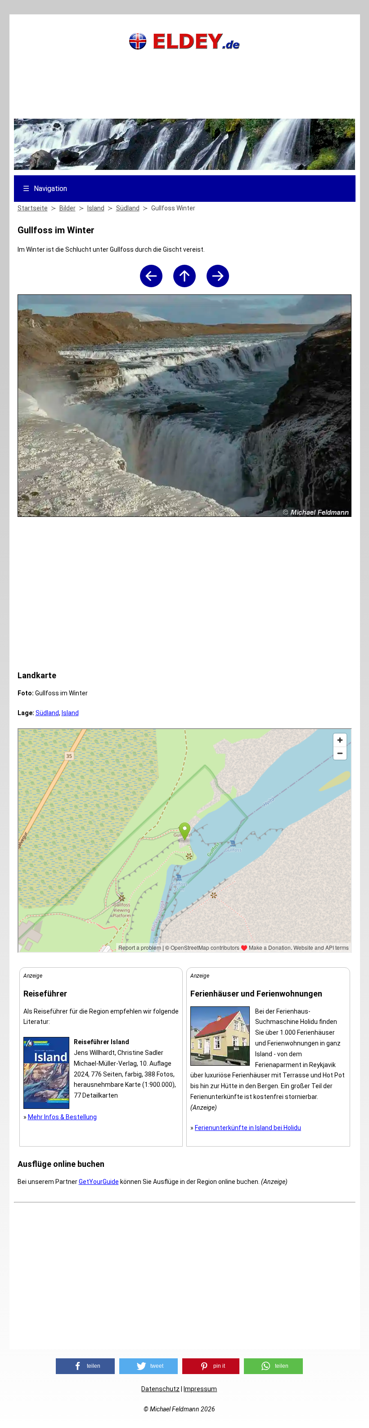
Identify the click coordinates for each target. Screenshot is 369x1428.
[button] (85, 1366)
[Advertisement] (184, 96)
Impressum (200, 1388)
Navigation (45, 188)
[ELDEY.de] (184, 48)
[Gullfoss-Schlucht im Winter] (218, 284)
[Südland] (184, 284)
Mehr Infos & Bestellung (62, 1117)
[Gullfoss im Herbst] (151, 284)
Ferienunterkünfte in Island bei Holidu (248, 1127)
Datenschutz (160, 1388)
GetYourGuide (99, 1181)
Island (70, 712)
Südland (47, 712)
